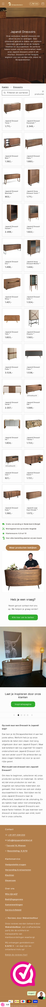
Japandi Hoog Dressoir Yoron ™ (33, 192)
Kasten (5, 87)
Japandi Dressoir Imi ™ (11, 439)
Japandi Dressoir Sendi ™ (11, 403)
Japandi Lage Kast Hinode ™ (32, 509)
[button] (3, 4)
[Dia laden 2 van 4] (21, 715)
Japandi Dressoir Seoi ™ (11, 474)
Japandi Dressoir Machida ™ (11, 192)
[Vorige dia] (14, 715)
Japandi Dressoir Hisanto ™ (33, 333)
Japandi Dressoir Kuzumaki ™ (33, 122)
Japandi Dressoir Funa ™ (33, 368)
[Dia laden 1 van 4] (18, 715)
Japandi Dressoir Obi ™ (33, 403)
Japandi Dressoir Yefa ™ (11, 333)
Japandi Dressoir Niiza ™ (11, 298)
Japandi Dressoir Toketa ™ (33, 439)
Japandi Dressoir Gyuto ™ (33, 227)
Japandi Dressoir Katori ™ (33, 474)
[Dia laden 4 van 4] (27, 715)
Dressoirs (18, 87)
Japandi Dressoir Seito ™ (33, 298)
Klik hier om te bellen (23, 617)
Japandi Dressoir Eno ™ (11, 263)
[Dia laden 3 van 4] (24, 715)
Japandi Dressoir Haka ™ (33, 157)
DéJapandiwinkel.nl (19, 1006)
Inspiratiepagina (23, 704)
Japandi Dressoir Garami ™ (11, 227)
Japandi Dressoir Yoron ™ (11, 122)
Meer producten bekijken (23, 547)
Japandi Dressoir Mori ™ (11, 157)
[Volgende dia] (32, 715)
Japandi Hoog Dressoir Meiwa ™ (33, 263)
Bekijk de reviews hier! (16, 955)
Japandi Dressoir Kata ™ (11, 509)
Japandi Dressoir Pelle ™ (11, 368)
